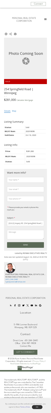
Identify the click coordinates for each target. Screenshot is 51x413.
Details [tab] (7, 111)
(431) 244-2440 (11, 279)
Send (25, 245)
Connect (38, 4)
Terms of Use (25, 407)
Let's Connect (25, 352)
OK (37, 407)
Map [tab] (14, 111)
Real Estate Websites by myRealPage (25, 364)
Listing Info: (11, 144)
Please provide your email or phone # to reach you (22, 208)
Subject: (10, 218)
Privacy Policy (38, 361)
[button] (11, 305)
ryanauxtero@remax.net (15, 282)
